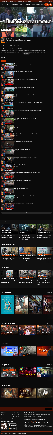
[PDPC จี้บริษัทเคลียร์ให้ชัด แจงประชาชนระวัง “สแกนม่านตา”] (9, 252)
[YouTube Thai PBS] (39, 422)
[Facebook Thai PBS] (25, 422)
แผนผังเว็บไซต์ (3, 412)
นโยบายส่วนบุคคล (4, 417)
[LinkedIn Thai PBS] (47, 422)
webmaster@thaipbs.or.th (34, 418)
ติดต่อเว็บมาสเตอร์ (15, 414)
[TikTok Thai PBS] (42, 422)
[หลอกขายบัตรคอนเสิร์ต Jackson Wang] (27, 252)
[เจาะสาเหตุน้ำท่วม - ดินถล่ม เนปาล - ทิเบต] (27, 351)
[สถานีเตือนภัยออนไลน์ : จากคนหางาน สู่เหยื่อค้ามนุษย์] (9, 229)
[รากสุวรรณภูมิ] (27, 393)
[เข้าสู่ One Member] (50, 4)
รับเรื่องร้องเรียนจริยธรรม (16, 417)
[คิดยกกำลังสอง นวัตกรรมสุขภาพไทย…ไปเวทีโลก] (9, 351)
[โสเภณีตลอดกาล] (27, 372)
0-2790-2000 (28, 416)
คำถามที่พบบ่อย (4, 414)
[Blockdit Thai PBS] (44, 422)
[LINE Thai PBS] (36, 422)
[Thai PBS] (5, 4)
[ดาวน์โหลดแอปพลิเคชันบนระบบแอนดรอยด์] (12, 428)
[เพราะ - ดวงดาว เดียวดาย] (9, 330)
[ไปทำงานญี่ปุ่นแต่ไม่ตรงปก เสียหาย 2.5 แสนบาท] (9, 274)
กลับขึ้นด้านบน (47, 409)
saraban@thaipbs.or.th (40, 419)
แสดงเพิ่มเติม (26, 53)
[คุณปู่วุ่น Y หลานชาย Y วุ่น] (21, 304)
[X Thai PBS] (28, 422)
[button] (10, 22)
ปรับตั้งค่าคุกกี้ (14, 419)
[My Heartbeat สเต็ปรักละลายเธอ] (7, 304)
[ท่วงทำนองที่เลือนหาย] (35, 304)
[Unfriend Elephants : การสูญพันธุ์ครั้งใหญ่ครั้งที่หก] (9, 372)
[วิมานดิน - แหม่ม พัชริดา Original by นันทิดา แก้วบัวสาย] (27, 330)
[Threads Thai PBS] (33, 422)
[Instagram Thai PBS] (31, 422)
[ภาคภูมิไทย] (9, 393)
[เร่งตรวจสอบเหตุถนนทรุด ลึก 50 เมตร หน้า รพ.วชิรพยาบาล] (27, 274)
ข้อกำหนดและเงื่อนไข (15, 412)
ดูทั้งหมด (26, 212)
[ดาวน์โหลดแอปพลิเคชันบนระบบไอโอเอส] (12, 425)
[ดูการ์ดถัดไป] (50, 229)
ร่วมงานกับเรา (3, 419)
